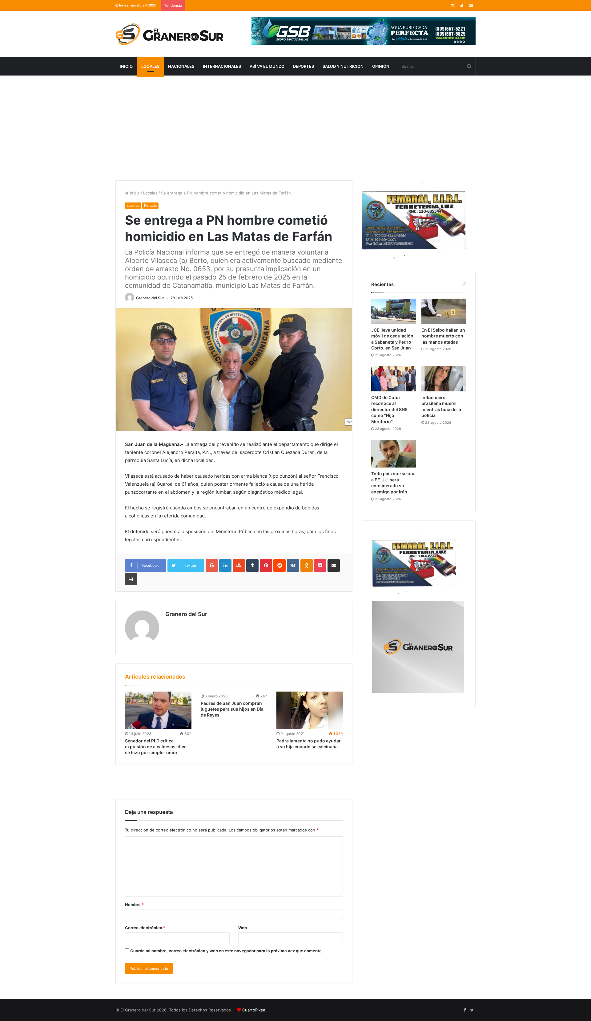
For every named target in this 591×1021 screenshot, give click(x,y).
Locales (150, 66)
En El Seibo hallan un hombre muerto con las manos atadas (443, 336)
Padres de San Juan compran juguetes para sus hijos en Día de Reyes (232, 708)
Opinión (380, 66)
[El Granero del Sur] (169, 34)
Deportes (303, 66)
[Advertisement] (295, 128)
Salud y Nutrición (343, 66)
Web (242, 927)
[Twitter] (472, 1010)
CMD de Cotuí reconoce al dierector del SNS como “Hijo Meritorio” (389, 409)
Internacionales (222, 66)
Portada (150, 205)
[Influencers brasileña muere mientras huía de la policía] (443, 378)
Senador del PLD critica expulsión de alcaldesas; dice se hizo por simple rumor (156, 746)
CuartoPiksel (254, 1009)
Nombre (134, 904)
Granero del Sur (150, 298)
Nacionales (181, 66)
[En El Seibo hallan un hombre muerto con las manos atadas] (443, 311)
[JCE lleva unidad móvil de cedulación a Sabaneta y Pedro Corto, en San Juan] (393, 311)
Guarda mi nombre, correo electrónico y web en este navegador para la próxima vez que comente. (226, 950)
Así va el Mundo (267, 66)
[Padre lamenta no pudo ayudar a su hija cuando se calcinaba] (309, 710)
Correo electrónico (145, 927)
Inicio (126, 66)
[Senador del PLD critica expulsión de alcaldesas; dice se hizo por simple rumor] (158, 710)
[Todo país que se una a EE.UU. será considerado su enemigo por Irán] (393, 454)
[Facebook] (464, 1010)
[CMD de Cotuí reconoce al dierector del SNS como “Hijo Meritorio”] (393, 378)
